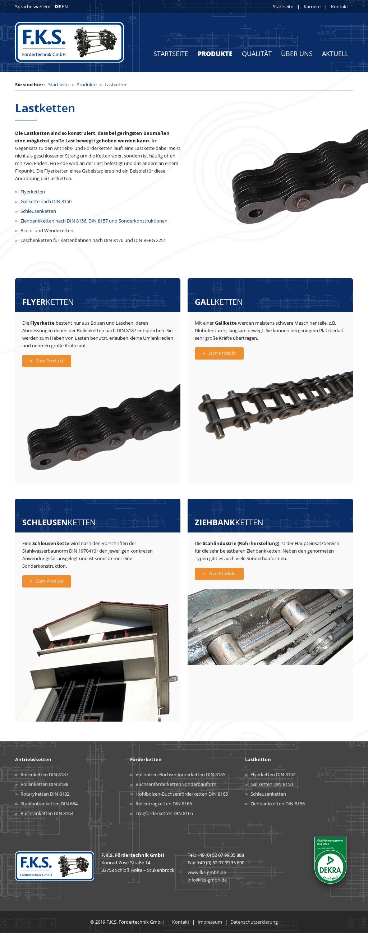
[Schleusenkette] (97, 717)
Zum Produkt (50, 360)
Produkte (215, 53)
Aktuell (335, 53)
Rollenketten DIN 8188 (44, 784)
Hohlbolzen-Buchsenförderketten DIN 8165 (181, 794)
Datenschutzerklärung (254, 922)
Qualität (257, 53)
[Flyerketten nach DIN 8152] (97, 480)
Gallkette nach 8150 (46, 201)
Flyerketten (32, 191)
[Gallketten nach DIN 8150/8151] (270, 441)
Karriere (312, 6)
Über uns (297, 53)
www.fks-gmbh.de (207, 872)
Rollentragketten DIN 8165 (163, 803)
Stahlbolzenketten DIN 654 (49, 803)
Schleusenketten (38, 211)
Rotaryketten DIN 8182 (44, 794)
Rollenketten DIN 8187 (44, 774)
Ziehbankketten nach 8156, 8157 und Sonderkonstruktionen (93, 221)
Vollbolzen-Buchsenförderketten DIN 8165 (180, 774)
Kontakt (339, 6)
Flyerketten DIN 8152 (272, 774)
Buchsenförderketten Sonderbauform (175, 784)
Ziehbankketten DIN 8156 (277, 803)
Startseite (283, 6)
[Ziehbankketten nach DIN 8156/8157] (270, 661)
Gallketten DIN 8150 (271, 784)
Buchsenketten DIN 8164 (46, 813)
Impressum (210, 922)
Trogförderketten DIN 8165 (164, 813)
